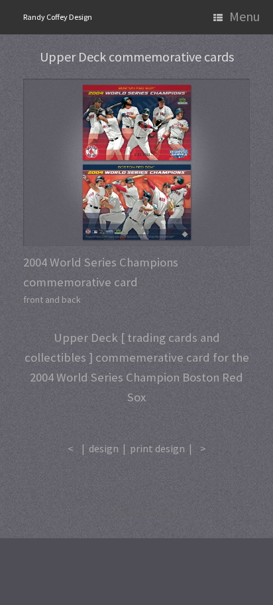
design (104, 448)
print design (157, 448)
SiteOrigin (127, 512)
